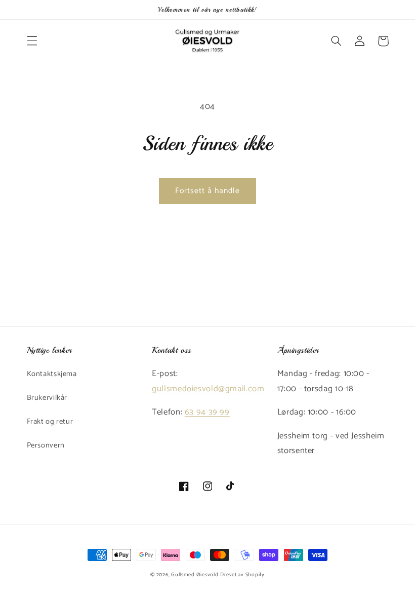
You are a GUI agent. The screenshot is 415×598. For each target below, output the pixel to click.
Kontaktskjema (52, 374)
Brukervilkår (47, 398)
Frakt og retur (50, 422)
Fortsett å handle (207, 191)
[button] (32, 41)
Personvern (46, 445)
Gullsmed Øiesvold (195, 574)
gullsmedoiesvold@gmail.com (208, 389)
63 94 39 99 (207, 412)
